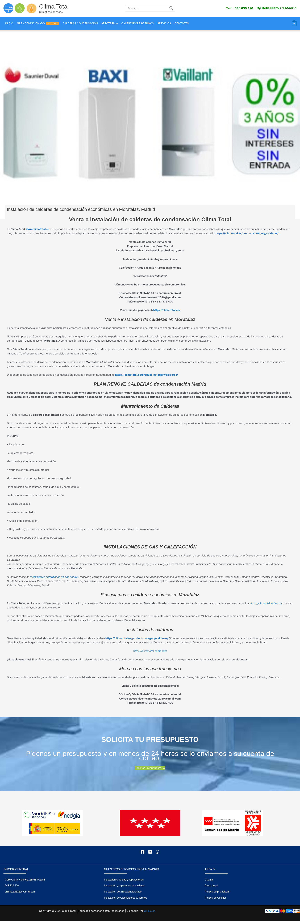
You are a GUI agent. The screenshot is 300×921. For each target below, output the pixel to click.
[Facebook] (143, 852)
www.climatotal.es (37, 229)
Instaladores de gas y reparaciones (124, 879)
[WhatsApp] (158, 852)
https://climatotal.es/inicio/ (265, 603)
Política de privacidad (217, 891)
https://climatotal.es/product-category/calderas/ (146, 374)
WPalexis (149, 910)
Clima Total (54, 6)
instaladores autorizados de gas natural (54, 577)
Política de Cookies (216, 897)
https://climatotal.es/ (166, 310)
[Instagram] (150, 852)
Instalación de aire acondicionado (122, 891)
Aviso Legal (211, 885)
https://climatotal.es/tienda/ (150, 651)
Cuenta (209, 879)
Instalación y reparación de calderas (124, 885)
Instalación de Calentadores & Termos (125, 897)
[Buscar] (171, 8)
